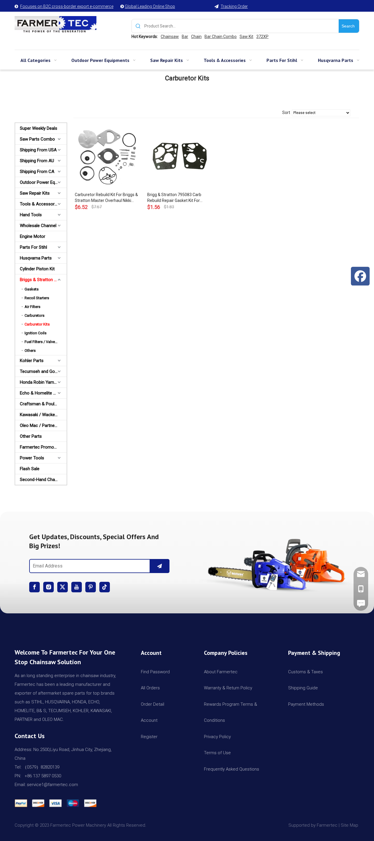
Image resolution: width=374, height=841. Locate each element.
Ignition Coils (35, 333)
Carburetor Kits (37, 324)
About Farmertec (221, 671)
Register (149, 736)
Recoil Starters (37, 298)
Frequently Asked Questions (231, 769)
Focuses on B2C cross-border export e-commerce (66, 6)
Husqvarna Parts (36, 258)
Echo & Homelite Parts (41, 393)
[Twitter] (62, 587)
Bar (185, 36)
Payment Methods (306, 704)
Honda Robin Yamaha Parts (43, 382)
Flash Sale (29, 468)
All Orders (150, 688)
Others (30, 350)
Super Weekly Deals (38, 128)
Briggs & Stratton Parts (42, 279)
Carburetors (34, 315)
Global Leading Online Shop (150, 6)
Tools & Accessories (40, 204)
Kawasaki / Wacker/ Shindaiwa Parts (43, 414)
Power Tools (32, 458)
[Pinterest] (90, 587)
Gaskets (32, 289)
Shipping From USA (38, 150)
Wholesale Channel (38, 225)
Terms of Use (217, 752)
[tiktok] (104, 587)
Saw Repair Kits (35, 193)
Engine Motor (32, 236)
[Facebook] (34, 587)
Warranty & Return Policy (228, 688)
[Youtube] (76, 587)
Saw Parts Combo (37, 139)
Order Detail (152, 704)
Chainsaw (170, 36)
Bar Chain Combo (221, 36)
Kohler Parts (32, 360)
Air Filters (32, 306)
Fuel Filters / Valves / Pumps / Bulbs (46, 342)
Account (149, 720)
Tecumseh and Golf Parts (43, 371)
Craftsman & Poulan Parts (43, 403)
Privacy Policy (217, 736)
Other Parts (31, 436)
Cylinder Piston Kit (37, 268)
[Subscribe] (159, 566)
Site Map (350, 825)
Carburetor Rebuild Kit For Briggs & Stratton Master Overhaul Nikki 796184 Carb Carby (106, 197)
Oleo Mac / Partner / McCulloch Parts (43, 425)
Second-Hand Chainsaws (43, 479)
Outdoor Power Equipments (43, 182)
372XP (262, 36)
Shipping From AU (37, 160)
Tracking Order (234, 6)
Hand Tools (31, 214)
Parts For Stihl (33, 247)
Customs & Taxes (305, 671)
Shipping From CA (37, 171)
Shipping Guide (303, 688)
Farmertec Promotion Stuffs (43, 447)
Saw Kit (246, 36)
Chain (196, 36)
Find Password (155, 671)
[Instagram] (48, 587)
